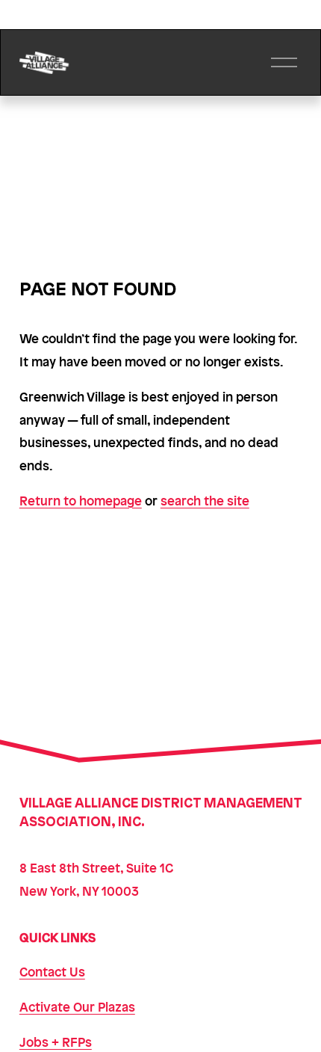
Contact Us (52, 971)
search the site (204, 500)
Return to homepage (80, 500)
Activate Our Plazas (77, 1006)
